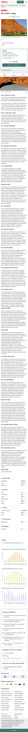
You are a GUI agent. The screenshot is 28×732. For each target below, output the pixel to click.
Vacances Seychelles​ (19, 699)
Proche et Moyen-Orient (6, 699)
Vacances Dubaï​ (18, 701)
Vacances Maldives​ (5, 705)
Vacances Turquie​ (18, 695)
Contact (20, 2)
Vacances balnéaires (19, 709)
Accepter (14, 730)
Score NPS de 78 (8, 643)
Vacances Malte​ (4, 709)
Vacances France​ (5, 701)
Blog (14, 676)
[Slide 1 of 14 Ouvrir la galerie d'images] (14, 84)
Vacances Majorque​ (19, 693)
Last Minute (17, 705)
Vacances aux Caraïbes (6, 695)
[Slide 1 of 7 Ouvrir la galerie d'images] (14, 27)
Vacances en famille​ (19, 707)
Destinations (5, 689)
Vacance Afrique (5, 697)
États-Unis (3, 5)
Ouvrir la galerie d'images (25, 35)
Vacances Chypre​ (5, 707)
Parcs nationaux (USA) (12, 5)
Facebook (23, 676)
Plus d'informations (7, 726)
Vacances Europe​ (5, 691)
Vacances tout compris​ (19, 703)
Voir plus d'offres (6, 70)
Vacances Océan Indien (6, 693)
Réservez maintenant (14, 65)
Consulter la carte (15, 16)
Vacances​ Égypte (18, 697)
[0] (15, 2)
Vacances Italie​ (4, 703)
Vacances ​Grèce (18, 691)
